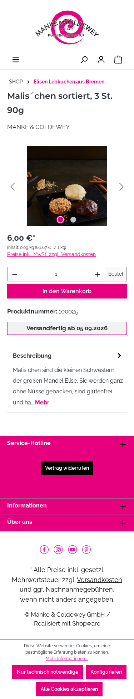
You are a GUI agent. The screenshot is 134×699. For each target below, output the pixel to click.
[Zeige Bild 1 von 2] (60, 220)
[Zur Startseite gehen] (67, 28)
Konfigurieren (106, 672)
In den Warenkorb (67, 291)
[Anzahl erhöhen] (97, 274)
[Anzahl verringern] (14, 274)
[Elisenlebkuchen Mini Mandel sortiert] (67, 186)
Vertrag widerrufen (67, 468)
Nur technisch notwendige (47, 672)
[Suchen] (84, 59)
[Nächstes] (121, 186)
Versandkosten (99, 579)
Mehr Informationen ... (67, 658)
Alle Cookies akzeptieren (69, 689)
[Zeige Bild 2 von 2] (73, 220)
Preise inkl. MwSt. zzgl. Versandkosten (51, 254)
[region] (67, 186)
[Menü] (15, 59)
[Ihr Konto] (101, 59)
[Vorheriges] (12, 186)
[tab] (65, 379)
